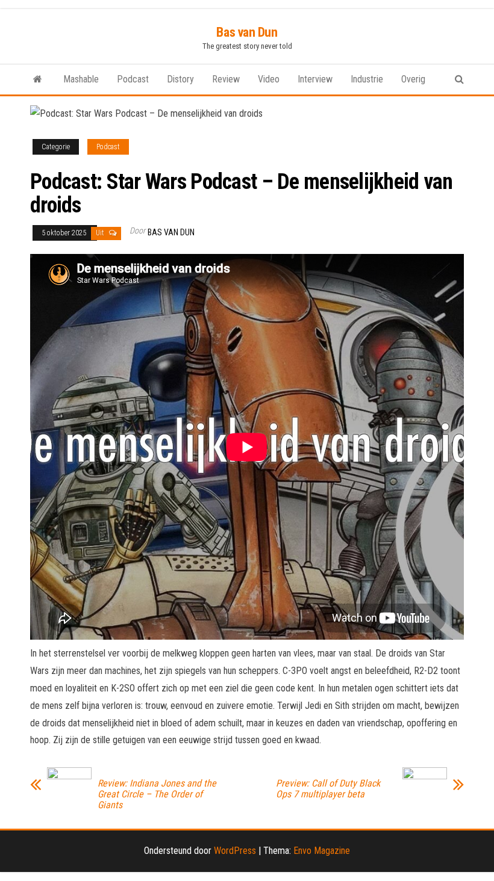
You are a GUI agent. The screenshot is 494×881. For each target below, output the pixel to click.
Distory (180, 79)
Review (226, 79)
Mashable (81, 79)
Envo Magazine (321, 850)
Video (269, 79)
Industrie (367, 79)
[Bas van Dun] (37, 79)
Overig (413, 79)
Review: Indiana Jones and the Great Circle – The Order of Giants (157, 794)
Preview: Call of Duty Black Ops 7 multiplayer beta (328, 789)
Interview (315, 79)
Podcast (133, 79)
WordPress (235, 850)
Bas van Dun (246, 32)
